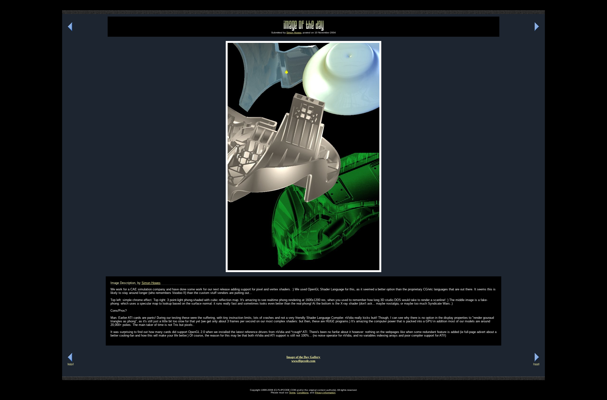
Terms (292, 392)
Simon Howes (293, 32)
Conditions (302, 392)
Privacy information (325, 392)
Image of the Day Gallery (303, 357)
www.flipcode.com (303, 361)
